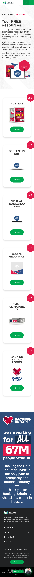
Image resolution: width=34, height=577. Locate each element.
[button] (17, 528)
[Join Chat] (28, 571)
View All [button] (17, 129)
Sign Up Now (17, 562)
